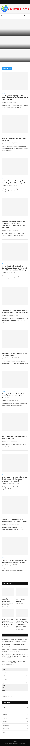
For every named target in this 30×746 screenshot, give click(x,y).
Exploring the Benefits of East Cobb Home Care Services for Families (14, 561)
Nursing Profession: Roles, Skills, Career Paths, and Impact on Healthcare (13, 396)
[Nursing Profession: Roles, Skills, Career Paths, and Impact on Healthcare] (15, 379)
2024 (3, 688)
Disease (15, 711)
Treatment (15, 728)
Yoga (15, 732)
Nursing (15, 721)
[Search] (28, 16)
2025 (3, 685)
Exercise (15, 714)
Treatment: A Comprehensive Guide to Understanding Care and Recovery (15, 311)
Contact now (15, 1)
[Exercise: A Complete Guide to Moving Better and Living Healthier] (15, 505)
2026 (3, 669)
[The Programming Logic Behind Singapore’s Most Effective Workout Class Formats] (15, 27)
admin (4, 102)
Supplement (15, 725)
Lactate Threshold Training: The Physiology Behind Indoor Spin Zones (22, 45)
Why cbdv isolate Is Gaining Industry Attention (7, 46)
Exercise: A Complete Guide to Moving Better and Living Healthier (14, 521)
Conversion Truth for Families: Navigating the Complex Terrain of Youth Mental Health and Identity (14, 268)
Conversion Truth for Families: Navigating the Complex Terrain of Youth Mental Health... (22, 58)
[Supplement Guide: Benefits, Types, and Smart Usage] (15, 339)
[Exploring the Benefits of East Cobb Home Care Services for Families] (15, 546)
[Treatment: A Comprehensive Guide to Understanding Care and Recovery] (15, 296)
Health (15, 718)
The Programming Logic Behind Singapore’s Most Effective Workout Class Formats (15, 33)
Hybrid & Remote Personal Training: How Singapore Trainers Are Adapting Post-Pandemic (15, 479)
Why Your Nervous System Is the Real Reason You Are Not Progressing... (7, 58)
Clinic (15, 707)
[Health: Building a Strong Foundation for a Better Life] (15, 422)
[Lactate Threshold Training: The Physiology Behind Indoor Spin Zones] (15, 166)
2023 (3, 690)
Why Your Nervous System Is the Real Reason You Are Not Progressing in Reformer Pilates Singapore (13, 224)
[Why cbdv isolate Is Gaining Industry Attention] (7, 42)
